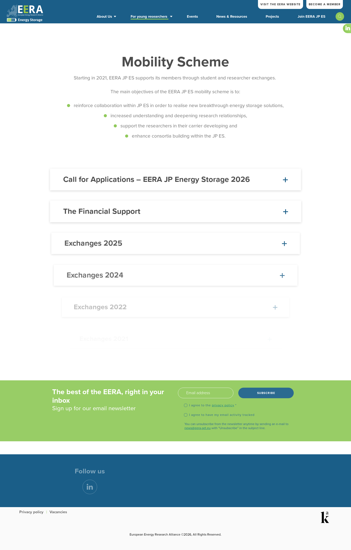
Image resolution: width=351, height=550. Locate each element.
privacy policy (223, 405)
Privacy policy (31, 512)
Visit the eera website (280, 4)
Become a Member (325, 4)
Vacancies (58, 512)
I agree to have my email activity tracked (222, 415)
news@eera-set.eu (197, 428)
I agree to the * (212, 405)
